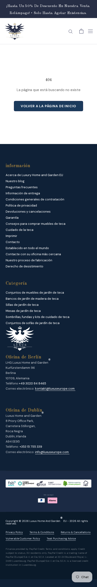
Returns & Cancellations (76, 532)
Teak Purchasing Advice (61, 538)
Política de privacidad (21, 205)
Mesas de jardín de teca (23, 311)
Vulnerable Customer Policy (23, 538)
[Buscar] (71, 31)
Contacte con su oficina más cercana (33, 254)
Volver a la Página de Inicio (49, 106)
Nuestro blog (15, 181)
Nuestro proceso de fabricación (29, 260)
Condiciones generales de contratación (35, 199)
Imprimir (11, 236)
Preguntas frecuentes (22, 187)
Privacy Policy (14, 532)
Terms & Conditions (41, 532)
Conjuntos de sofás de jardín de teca (33, 323)
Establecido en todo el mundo (27, 248)
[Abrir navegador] (90, 31)
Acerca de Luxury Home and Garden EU (34, 175)
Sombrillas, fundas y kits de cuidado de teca (37, 317)
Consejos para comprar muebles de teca (35, 224)
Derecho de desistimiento (24, 266)
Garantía (12, 218)
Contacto (13, 242)
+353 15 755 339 (31, 447)
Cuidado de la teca (19, 230)
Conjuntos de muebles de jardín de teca (35, 293)
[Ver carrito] (81, 31)
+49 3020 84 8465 (32, 383)
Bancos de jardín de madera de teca (32, 299)
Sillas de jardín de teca (22, 305)
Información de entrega (23, 193)
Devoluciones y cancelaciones (28, 212)
